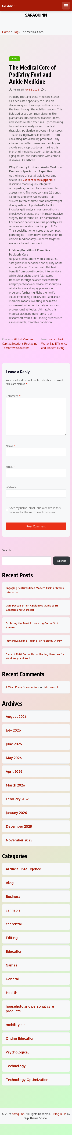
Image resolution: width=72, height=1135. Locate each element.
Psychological (17, 1052)
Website (11, 487)
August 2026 (16, 716)
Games (11, 965)
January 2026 (16, 812)
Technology (16, 1066)
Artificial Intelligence (23, 869)
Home (6, 32)
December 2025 (19, 826)
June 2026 (14, 744)
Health (11, 992)
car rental (14, 924)
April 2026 (14, 771)
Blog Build (59, 1114)
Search (6, 550)
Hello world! (50, 687)
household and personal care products (30, 1008)
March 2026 (15, 785)
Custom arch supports (38, 180)
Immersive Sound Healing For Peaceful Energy (34, 640)
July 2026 (13, 730)
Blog (16, 32)
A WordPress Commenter (22, 687)
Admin (16, 89)
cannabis (13, 910)
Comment (13, 396)
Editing (12, 937)
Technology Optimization (27, 1079)
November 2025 (19, 840)
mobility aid (16, 1024)
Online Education (20, 1038)
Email (10, 466)
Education (14, 951)
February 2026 (17, 799)
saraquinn (10, 5)
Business (13, 896)
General (12, 979)
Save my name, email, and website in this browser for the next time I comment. (35, 510)
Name (11, 446)
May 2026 (14, 757)
